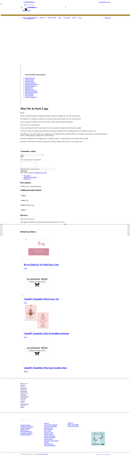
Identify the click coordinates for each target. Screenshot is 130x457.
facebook (23, 388)
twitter (23, 385)
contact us (70, 423)
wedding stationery (25, 428)
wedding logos (24, 430)
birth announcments (25, 431)
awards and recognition (50, 426)
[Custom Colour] (24, 64)
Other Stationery (29, 81)
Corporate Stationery (30, 97)
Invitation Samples (30, 83)
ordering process (48, 432)
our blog (46, 442)
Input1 (22, 156)
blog (22, 407)
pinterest (23, 394)
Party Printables (29, 94)
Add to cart (24, 171)
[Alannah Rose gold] (25, 11)
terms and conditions (50, 445)
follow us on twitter (73, 424)
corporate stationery (25, 434)
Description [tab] (27, 175)
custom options (48, 439)
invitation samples (25, 425)
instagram (23, 391)
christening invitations (26, 433)
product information (49, 436)
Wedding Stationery (30, 86)
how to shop (47, 431)
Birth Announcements (31, 90)
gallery (23, 401)
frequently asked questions (51, 440)
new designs (24, 404)
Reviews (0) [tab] (27, 179)
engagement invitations (26, 426)
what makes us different (50, 425)
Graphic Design (29, 79)
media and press (48, 428)
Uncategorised (29, 87)
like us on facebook (73, 426)
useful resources (48, 444)
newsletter (24, 398)
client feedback (48, 429)
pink (45, 172)
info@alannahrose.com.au (104, 2)
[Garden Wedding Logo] (1, 230)
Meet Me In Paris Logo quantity (29, 169)
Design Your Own (30, 78)
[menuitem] (23, 18)
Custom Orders (29, 95)
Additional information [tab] (30, 177)
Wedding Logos (29, 89)
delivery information (49, 437)
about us (46, 423)
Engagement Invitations (31, 84)
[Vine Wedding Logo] (128, 230)
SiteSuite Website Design (43, 454)
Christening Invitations (31, 92)
